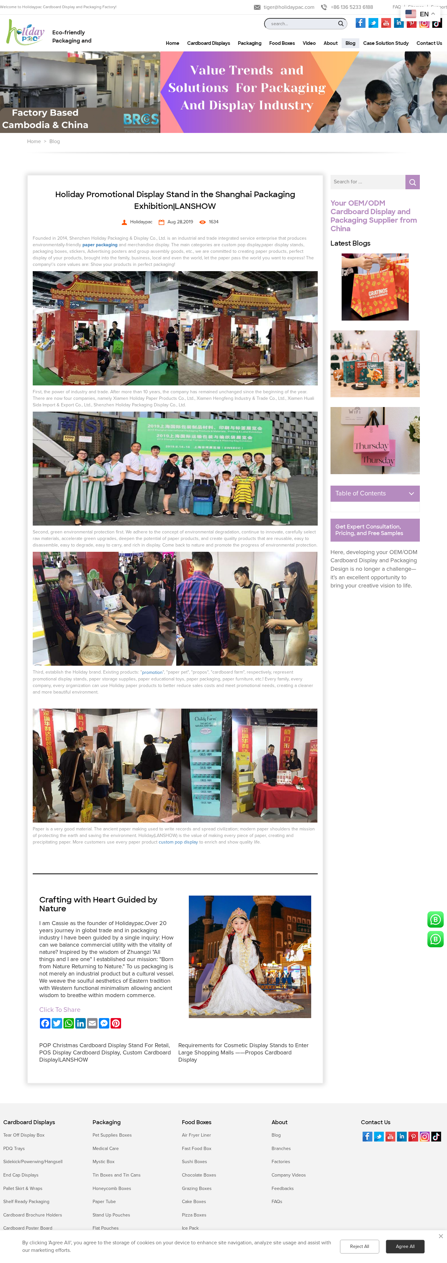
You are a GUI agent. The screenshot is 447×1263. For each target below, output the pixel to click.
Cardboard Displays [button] (208, 43)
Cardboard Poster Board (27, 1228)
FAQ (397, 7)
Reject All (359, 1246)
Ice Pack (190, 1228)
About (280, 1122)
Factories (281, 1161)
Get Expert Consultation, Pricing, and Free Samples (369, 530)
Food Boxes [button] (282, 43)
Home (34, 141)
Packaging (107, 1122)
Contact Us (375, 1122)
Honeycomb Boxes (112, 1188)
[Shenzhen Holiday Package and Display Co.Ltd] (25, 32)
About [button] (331, 43)
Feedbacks (283, 1188)
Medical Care (106, 1148)
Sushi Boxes (194, 1161)
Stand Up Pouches (111, 1215)
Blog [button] (350, 43)
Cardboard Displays (29, 1122)
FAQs (277, 1201)
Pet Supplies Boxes (112, 1135)
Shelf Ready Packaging (26, 1201)
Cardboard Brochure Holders (32, 1215)
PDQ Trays (14, 1148)
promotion (152, 672)
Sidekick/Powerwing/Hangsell (33, 1161)
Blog (54, 141)
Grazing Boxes (197, 1188)
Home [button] (172, 43)
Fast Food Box (196, 1148)
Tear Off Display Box (24, 1135)
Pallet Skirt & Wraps (23, 1188)
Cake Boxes (194, 1201)
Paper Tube (104, 1201)
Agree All (405, 1246)
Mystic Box (104, 1161)
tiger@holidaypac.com (289, 7)
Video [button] (309, 43)
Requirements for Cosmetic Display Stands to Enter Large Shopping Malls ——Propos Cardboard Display (243, 1052)
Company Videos (289, 1175)
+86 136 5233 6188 (352, 7)
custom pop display (178, 842)
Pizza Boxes (194, 1215)
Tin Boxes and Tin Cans (117, 1175)
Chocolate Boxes (199, 1175)
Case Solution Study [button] (386, 43)
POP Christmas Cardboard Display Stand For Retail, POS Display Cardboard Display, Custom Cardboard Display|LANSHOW (105, 1052)
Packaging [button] (249, 43)
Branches (281, 1148)
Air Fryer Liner (196, 1135)
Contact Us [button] (429, 43)
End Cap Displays (21, 1175)
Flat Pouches (106, 1228)
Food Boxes (196, 1122)
